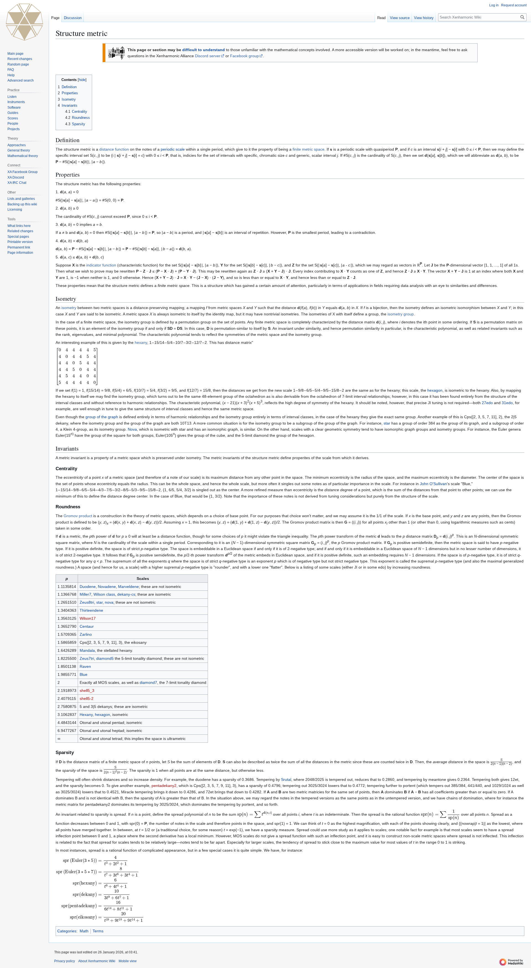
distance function (114, 149)
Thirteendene (91, 610)
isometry (68, 307)
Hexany (86, 714)
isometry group (400, 314)
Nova (132, 429)
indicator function (101, 265)
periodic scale (173, 149)
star (387, 423)
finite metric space (308, 149)
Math (84, 931)
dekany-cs (126, 594)
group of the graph (101, 417)
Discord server (207, 56)
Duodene (88, 586)
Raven (85, 666)
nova (109, 602)
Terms (98, 931)
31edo (507, 403)
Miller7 (85, 594)
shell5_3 (87, 690)
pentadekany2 (164, 785)
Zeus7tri (87, 658)
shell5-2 (86, 698)
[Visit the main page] (24, 22)
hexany (141, 342)
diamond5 (105, 658)
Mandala (87, 650)
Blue (83, 674)
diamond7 (148, 682)
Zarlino (86, 634)
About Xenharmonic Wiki (96, 961)
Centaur (87, 626)
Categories (66, 931)
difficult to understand (203, 50)
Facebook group (244, 56)
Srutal (286, 779)
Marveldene (128, 586)
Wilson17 (88, 618)
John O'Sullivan (433, 484)
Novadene (107, 586)
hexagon (434, 390)
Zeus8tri (87, 602)
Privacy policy (64, 961)
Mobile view (128, 961)
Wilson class (104, 594)
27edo (487, 403)
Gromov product (78, 516)
